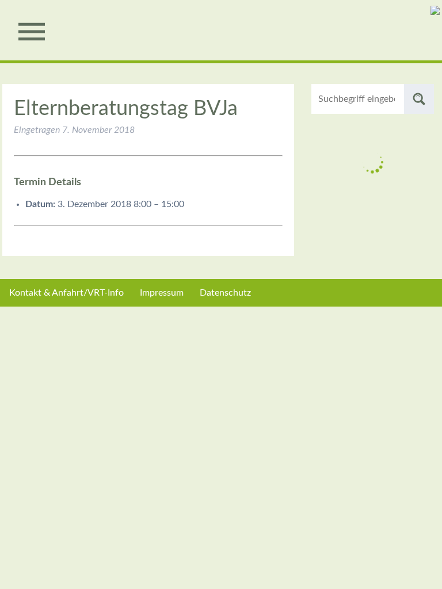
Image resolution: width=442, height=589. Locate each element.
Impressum (162, 292)
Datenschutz (225, 292)
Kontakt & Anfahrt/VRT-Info (66, 292)
